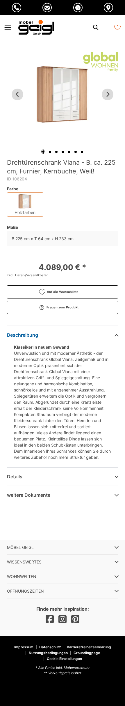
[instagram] (62, 619)
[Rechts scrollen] (107, 94)
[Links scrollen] (17, 94)
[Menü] (7, 27)
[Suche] (95, 27)
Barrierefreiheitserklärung (89, 647)
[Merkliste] (117, 27)
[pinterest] (75, 619)
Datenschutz (50, 647)
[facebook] (50, 619)
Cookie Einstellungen (64, 659)
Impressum (23, 647)
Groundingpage (87, 653)
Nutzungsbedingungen (48, 653)
